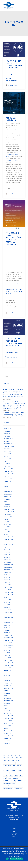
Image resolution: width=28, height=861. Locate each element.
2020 (5, 760)
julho (10, 775)
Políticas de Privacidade (16, 858)
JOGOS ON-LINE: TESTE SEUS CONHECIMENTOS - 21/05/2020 (14, 342)
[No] (26, 854)
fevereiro (13, 770)
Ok (7, 858)
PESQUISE (14, 834)
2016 (8, 757)
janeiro (5, 775)
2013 (16, 755)
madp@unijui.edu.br (14, 160)
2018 (17, 757)
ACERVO (14, 831)
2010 (4, 755)
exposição (6, 770)
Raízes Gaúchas (7, 785)
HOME (14, 828)
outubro (12, 780)
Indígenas (19, 773)
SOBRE (14, 829)
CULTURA (19, 765)
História (20, 770)
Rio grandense (18, 788)
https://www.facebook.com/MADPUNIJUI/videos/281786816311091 (14, 291)
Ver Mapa (14, 823)
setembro (6, 791)
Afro (17, 760)
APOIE (14, 836)
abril (13, 760)
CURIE (5, 768)
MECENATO (15, 778)
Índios (12, 791)
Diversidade (18, 768)
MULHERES (6, 780)
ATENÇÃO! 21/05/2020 (11, 119)
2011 (8, 755)
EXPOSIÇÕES (14, 833)
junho (16, 775)
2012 (12, 755)
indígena (13, 773)
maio (5, 778)
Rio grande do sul (8, 788)
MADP (21, 775)
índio (17, 791)
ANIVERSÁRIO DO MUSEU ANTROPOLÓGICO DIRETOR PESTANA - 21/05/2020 (14, 238)
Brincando (12, 762)
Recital (15, 785)
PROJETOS (14, 838)
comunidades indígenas (9, 765)
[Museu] (9, 5)
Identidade (6, 773)
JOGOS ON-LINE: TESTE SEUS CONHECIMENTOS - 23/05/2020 (14, 64)
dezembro (10, 768)
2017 (12, 757)
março (9, 778)
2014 (20, 755)
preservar (19, 780)
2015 (4, 757)
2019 (21, 757)
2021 (9, 760)
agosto (5, 762)
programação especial (9, 783)
